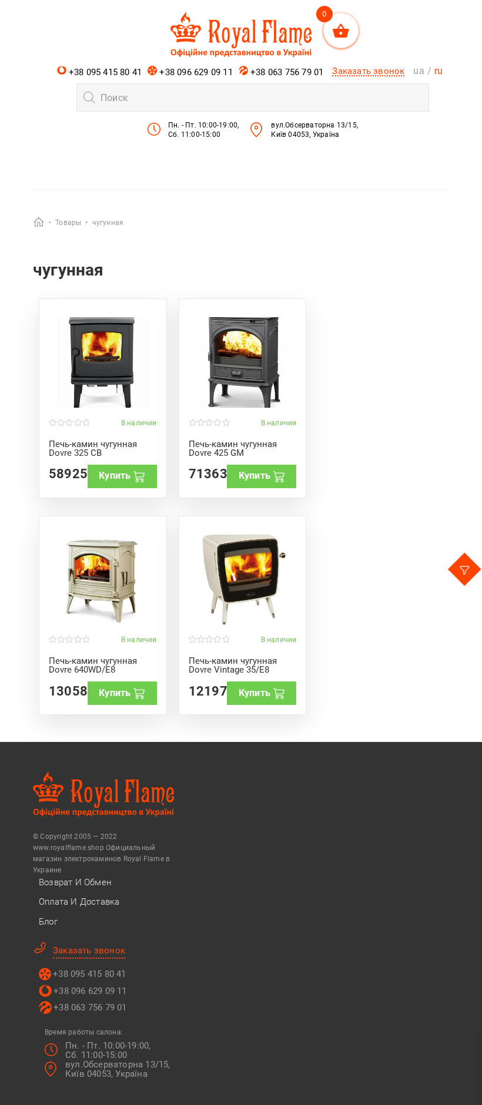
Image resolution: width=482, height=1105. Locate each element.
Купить (114, 475)
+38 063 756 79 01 (286, 72)
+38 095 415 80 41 (104, 72)
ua (418, 70)
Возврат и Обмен (75, 882)
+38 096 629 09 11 (195, 72)
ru (438, 70)
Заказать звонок (368, 71)
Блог (48, 921)
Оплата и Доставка (79, 901)
